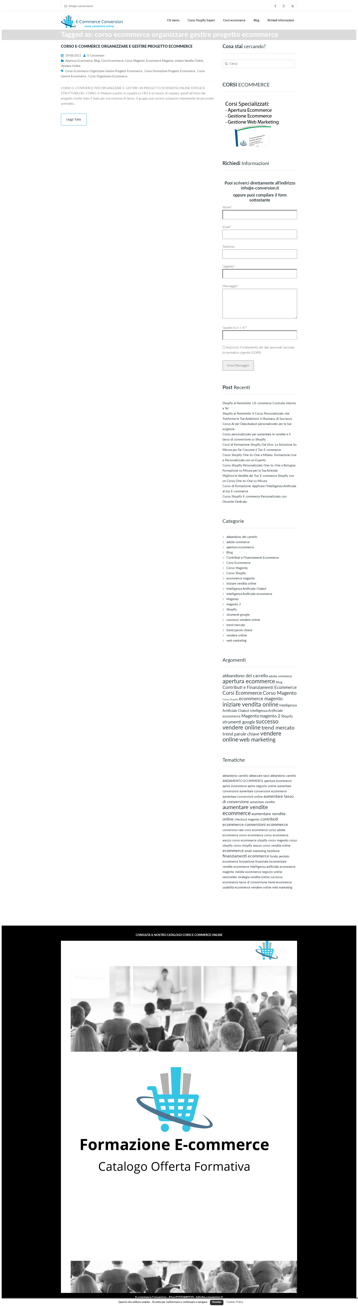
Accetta (216, 1302)
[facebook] (275, 6)
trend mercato (235, 625)
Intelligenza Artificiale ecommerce (249, 594)
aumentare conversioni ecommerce (263, 791)
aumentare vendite (262, 802)
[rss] (292, 6)
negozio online (272, 872)
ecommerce (233, 851)
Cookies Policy (234, 1302)
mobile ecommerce (248, 872)
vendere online (70, 66)
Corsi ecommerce (234, 20)
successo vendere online (243, 619)
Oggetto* (229, 266)
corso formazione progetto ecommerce (169, 71)
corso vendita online (276, 845)
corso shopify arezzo (247, 845)
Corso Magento (135, 60)
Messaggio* (231, 286)
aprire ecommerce (235, 786)
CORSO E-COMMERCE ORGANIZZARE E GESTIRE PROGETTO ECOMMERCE (126, 47)
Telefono (229, 246)
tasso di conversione (253, 882)
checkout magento (247, 819)
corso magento (278, 840)
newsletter (230, 877)
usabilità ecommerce (236, 887)
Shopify (231, 609)
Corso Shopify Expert (201, 20)
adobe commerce (238, 542)
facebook (273, 851)
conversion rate (233, 830)
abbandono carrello (235, 775)
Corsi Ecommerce (112, 60)
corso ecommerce (251, 835)
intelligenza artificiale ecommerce (272, 866)
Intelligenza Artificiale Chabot (246, 588)
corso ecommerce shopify (249, 840)
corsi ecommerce (256, 830)
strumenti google (238, 614)
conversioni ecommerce (266, 825)
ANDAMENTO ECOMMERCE (243, 781)
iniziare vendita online (189, 60)
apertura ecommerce (79, 60)
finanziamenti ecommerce (246, 856)
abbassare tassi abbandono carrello (272, 775)
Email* (227, 227)
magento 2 (233, 604)
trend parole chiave (239, 630)
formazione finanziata (253, 861)
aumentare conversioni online (243, 796)
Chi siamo (173, 20)
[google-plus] (284, 6)
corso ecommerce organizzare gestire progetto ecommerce (103, 71)
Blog (256, 20)
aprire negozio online (262, 786)
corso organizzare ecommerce (107, 76)
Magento (232, 599)
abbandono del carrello (241, 537)
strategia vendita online (254, 877)
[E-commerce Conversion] (92, 21)
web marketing (236, 640)
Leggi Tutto (73, 119)
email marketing (255, 851)
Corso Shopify (236, 573)
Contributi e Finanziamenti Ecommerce (252, 557)
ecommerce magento (159, 60)
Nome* (227, 207)
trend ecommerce (280, 882)
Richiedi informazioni (280, 20)
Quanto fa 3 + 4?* (235, 327)
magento (228, 872)
